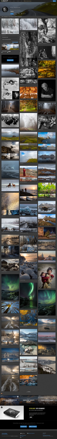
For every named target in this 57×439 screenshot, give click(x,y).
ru (44, 433)
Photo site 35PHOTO (4, 433)
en (43, 433)
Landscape (12, 11)
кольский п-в (5, 51)
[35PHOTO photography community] (4, 1)
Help (22, 436)
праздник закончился (5, 232)
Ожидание (21, 163)
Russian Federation (11, 16)
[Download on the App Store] (23, 433)
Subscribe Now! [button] (10, 60)
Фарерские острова (6, 43)
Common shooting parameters (6, 39)
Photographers (6, 16)
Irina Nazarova (20, 16)
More (31, 417)
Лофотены (21, 372)
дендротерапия (40, 129)
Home (2, 16)
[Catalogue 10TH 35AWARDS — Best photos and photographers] (12, 412)
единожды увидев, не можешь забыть (43, 316)
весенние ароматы (41, 198)
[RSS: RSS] (1, 393)
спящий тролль (4, 271)
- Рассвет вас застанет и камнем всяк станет (25, 201)
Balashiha (15, 16)
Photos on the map (23, 435)
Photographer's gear (5, 37)
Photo (12, 13)
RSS (2, 393)
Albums (15, 13)
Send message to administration (46, 435)
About (20, 436)
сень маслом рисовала (23, 326)
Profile (19, 13)
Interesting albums (15, 42)
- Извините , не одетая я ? (42, 43)
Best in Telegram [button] (33, 426)
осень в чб (21, 84)
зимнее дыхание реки (5, 345)
